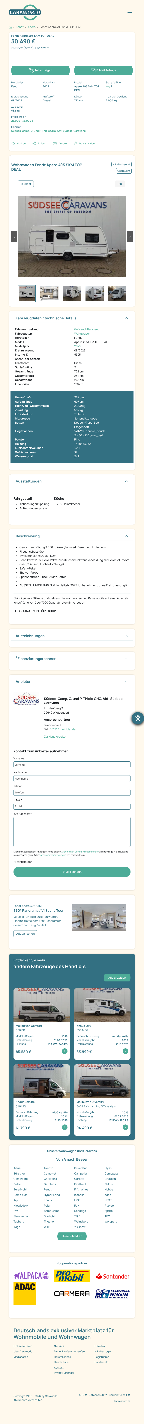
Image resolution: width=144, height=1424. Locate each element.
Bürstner (19, 1173)
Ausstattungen (29, 481)
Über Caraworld (23, 1351)
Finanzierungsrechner (36, 658)
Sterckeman (21, 1216)
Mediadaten (21, 1357)
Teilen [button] (41, 143)
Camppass (111, 1173)
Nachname (20, 772)
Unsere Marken (72, 1236)
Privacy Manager (64, 1373)
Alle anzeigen (117, 978)
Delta (17, 1184)
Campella (80, 1173)
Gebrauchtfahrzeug (87, 329)
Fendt (48, 1189)
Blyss (108, 1168)
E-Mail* (18, 800)
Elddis (109, 1184)
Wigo (17, 1227)
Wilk (47, 1227)
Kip (16, 1200)
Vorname (19, 758)
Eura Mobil (20, 1189)
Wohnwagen (82, 334)
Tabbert (19, 1221)
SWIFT (18, 1211)
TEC (107, 1216)
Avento (48, 1168)
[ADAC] (25, 1293)
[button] (14, 236)
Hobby (109, 1189)
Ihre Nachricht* (23, 814)
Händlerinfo (101, 1362)
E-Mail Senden (72, 872)
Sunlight (49, 1216)
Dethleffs (50, 1184)
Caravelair (50, 1179)
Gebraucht (123, 170)
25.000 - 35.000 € (22, 120)
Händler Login (102, 1351)
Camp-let (50, 1173)
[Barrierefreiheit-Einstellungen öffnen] (138, 718)
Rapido (109, 1206)
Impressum (120, 1401)
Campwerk (21, 1179)
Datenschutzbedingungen (52, 855)
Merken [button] (21, 143)
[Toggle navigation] (129, 12)
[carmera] (72, 1293)
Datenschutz (96, 1395)
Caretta (79, 1179)
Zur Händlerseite (55, 737)
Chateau (110, 1179)
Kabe (108, 1195)
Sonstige (80, 1211)
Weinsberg (81, 1221)
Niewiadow (21, 1206)
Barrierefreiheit (118, 1395)
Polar (47, 1206)
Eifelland (80, 1184)
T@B (77, 1216)
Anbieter (23, 681)
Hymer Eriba (52, 1195)
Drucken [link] (63, 143)
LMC (77, 1200)
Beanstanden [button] (87, 143)
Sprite (109, 1211)
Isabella (79, 1195)
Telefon (18, 786)
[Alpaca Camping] (32, 1276)
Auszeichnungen (30, 635)
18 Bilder (25, 184)
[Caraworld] (25, 12)
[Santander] (112, 1276)
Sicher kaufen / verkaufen (69, 1351)
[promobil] (72, 1276)
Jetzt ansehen (25, 934)
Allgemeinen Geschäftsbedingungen (80, 851)
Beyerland (81, 1168)
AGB (81, 1395)
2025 (77, 346)
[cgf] (112, 1293)
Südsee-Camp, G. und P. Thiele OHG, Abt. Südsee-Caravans (48, 131)
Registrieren (101, 1357)
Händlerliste (61, 1362)
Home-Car (20, 1195)
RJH (76, 1206)
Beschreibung (28, 536)
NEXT (108, 1200)
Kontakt (59, 1367)
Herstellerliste (62, 1357)
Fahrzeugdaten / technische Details (46, 318)
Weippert (111, 1221)
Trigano (49, 1221)
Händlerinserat (121, 164)
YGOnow (80, 1227)
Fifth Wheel (81, 1189)
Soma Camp (51, 1211)
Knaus (48, 1200)
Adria (17, 1168)
